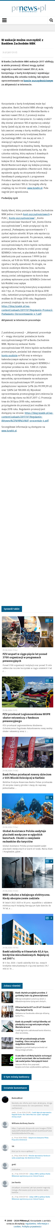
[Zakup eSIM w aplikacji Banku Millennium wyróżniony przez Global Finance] (5, 1165)
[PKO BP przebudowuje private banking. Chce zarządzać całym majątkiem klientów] (7, 1043)
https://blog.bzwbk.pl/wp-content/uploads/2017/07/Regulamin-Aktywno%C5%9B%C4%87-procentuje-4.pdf (27, 417)
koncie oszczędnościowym (38, 80)
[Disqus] (27, 483)
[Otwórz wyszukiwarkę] (51, 20)
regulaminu (30, 1223)
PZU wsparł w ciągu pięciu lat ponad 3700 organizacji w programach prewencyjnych (25, 657)
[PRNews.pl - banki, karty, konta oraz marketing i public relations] (27, 8)
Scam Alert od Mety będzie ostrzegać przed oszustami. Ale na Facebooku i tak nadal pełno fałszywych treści (33, 1058)
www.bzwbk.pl (34, 188)
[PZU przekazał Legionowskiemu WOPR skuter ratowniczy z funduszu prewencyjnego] (27, 691)
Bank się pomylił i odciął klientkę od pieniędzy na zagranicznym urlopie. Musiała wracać (32, 1024)
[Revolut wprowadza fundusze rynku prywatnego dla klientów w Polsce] (5, 1147)
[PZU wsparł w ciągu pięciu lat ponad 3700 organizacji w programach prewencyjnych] (27, 631)
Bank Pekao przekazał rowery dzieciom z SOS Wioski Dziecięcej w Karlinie (27, 776)
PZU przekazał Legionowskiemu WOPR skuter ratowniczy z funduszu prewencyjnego (26, 718)
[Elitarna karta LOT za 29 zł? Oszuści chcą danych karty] (7, 1011)
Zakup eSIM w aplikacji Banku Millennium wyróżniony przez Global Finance (31, 1175)
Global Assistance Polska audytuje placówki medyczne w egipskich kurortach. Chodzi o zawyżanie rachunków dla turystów (24, 836)
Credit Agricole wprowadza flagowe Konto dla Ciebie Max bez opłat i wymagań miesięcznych (31, 1115)
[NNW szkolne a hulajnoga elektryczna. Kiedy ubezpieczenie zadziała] (27, 872)
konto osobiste (9, 355)
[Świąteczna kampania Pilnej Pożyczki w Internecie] (5, 1124)
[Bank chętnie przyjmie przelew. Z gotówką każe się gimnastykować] (7, 997)
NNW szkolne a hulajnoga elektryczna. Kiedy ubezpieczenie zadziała (26, 896)
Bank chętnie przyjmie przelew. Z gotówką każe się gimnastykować (31, 994)
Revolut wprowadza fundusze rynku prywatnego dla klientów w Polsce (31, 1157)
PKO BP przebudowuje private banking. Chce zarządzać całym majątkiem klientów (30, 1041)
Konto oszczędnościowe (21, 218)
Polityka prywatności (31, 1226)
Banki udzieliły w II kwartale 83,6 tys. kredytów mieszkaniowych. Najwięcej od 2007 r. (26, 955)
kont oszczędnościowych (36, 214)
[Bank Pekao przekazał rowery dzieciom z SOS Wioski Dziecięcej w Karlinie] (27, 752)
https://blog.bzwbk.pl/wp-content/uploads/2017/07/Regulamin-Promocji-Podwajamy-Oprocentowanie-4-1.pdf (27, 310)
